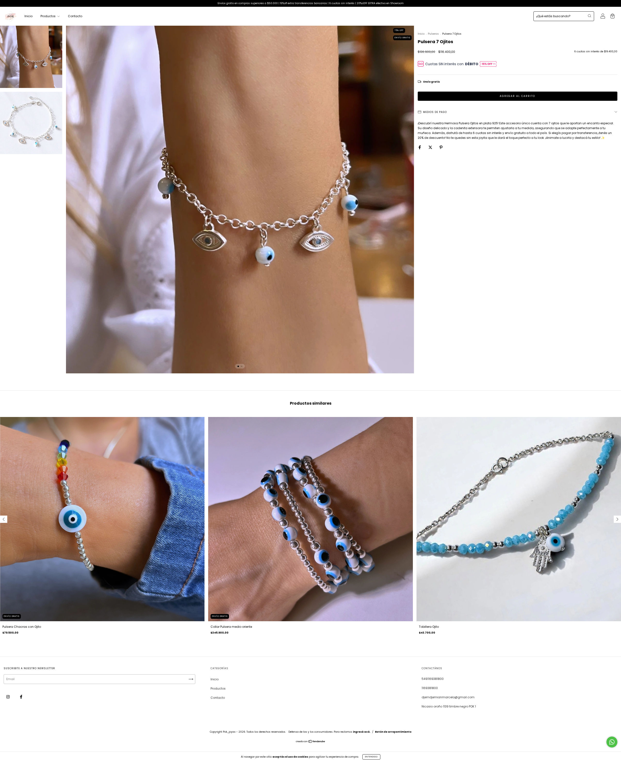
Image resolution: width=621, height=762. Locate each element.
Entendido (371, 756)
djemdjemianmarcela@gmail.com (448, 697)
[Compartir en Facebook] (420, 147)
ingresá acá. (361, 732)
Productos (48, 16)
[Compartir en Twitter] (430, 147)
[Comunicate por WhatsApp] (611, 742)
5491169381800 (433, 679)
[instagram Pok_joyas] (8, 697)
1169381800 (430, 688)
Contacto (75, 16)
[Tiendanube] (310, 742)
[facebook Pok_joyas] (21, 697)
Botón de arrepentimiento (393, 732)
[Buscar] (589, 16)
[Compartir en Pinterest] (441, 147)
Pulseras (433, 34)
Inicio (29, 16)
